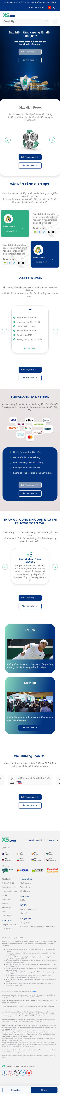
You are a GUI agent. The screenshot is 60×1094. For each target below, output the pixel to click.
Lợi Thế (4, 895)
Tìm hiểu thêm (30, 348)
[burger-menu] (55, 21)
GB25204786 (38, 861)
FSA (35, 853)
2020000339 (52, 861)
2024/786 (22, 861)
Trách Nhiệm (7, 915)
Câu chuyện (6, 879)
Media (4, 911)
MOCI (21, 859)
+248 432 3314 (52, 840)
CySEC (21, 853)
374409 (7, 855)
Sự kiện (5, 903)
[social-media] (4, 1072)
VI (53, 7)
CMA (50, 859)
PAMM (22, 900)
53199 (51, 855)
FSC (35, 859)
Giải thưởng (6, 899)
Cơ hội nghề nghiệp (9, 887)
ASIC (6, 853)
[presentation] (30, 138)
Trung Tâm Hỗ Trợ (35, 7)
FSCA (50, 853)
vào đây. (34, 991)
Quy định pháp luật (9, 891)
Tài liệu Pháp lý (8, 883)
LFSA (6, 859)
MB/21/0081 (8, 861)
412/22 (21, 855)
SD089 (36, 855)
